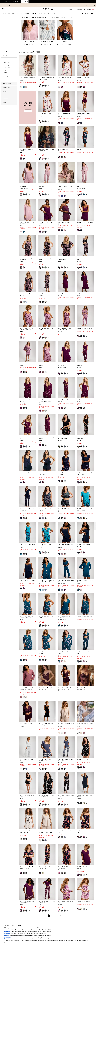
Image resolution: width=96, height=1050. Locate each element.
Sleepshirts (7, 67)
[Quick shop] (48, 85)
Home (4, 48)
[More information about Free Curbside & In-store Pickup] (34, 51)
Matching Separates (9, 65)
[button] (92, 13)
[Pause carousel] (94, 5)
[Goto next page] (64, 915)
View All (6, 60)
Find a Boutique (87, 9)
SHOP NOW (28, 110)
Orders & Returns (79, 9)
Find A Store (90, 52)
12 (60, 915)
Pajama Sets (7, 62)
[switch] (38, 52)
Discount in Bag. (67, 17)
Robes (5, 72)
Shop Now (57, 5)
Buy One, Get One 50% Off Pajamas (42, 5)
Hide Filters (6, 52)
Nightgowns (7, 70)
